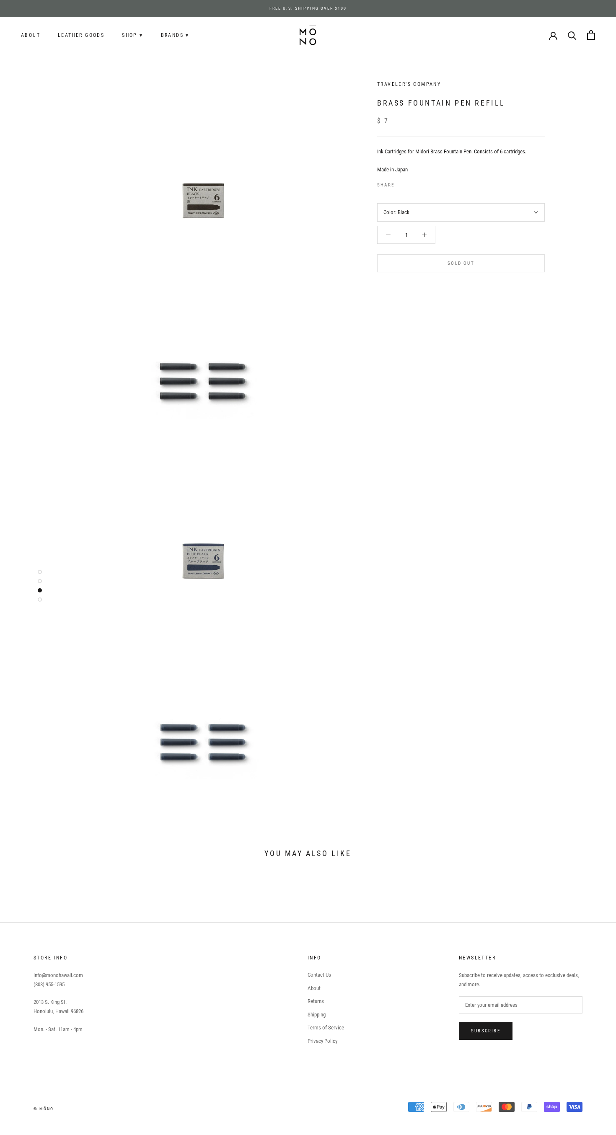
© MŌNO (44, 1109)
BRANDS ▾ (175, 35)
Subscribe (485, 1031)
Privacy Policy (322, 1041)
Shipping (317, 1014)
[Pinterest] (424, 183)
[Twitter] (413, 183)
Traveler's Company (409, 84)
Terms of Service (326, 1027)
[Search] (572, 35)
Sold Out (461, 263)
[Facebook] (402, 183)
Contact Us (319, 975)
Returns (316, 1001)
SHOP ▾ (132, 35)
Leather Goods (81, 35)
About (30, 35)
